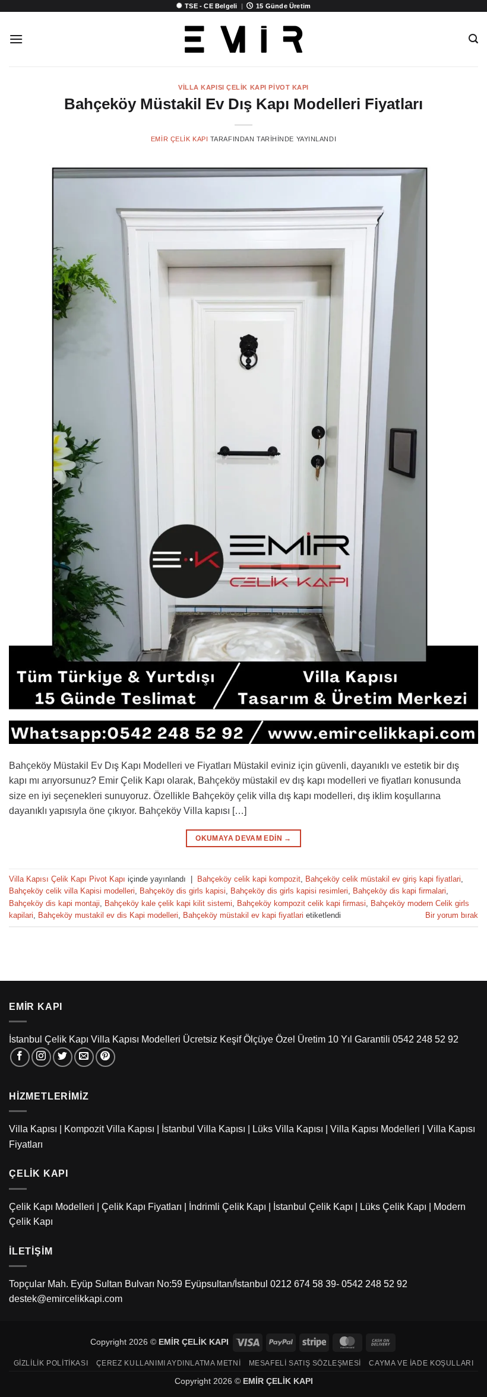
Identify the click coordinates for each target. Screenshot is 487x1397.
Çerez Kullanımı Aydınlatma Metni (168, 1363)
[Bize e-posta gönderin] (84, 1057)
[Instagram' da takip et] (41, 1057)
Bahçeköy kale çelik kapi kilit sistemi (168, 903)
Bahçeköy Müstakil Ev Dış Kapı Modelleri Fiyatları (243, 104)
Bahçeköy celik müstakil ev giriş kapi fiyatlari (383, 879)
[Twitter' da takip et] (62, 1057)
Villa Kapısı (33, 1129)
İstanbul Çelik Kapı (313, 1207)
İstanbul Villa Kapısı (203, 1129)
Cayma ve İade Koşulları (421, 1363)
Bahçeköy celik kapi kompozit (249, 879)
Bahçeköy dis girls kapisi (183, 890)
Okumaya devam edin (243, 838)
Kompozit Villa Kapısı (109, 1129)
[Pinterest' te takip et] (105, 1057)
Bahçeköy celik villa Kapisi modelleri (72, 890)
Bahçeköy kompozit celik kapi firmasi (301, 903)
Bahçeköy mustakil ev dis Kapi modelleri (108, 915)
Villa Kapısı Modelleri (375, 1129)
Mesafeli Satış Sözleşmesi (305, 1363)
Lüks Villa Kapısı (287, 1129)
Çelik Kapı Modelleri (51, 1207)
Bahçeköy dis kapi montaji (54, 903)
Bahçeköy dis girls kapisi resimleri (289, 890)
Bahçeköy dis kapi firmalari (399, 890)
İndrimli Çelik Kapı (227, 1207)
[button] (16, 38)
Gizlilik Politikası (51, 1363)
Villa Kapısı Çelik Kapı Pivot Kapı (243, 87)
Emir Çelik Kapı (179, 138)
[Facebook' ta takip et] (20, 1057)
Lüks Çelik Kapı (393, 1207)
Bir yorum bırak (451, 915)
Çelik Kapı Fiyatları (142, 1207)
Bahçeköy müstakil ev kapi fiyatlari (243, 915)
